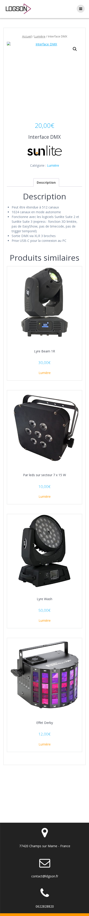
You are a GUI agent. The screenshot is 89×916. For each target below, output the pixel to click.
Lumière (39, 36)
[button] (75, 49)
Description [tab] (46, 182)
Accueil (27, 36)
